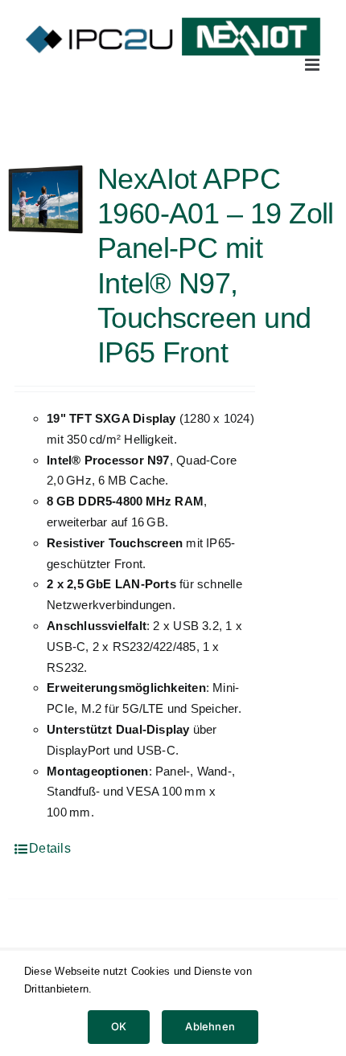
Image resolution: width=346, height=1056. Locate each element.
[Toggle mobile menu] (313, 64)
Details (50, 848)
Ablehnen (210, 1026)
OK (118, 1026)
